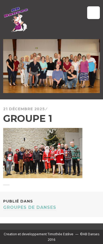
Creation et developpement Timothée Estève (38, 234)
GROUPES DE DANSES (29, 204)
